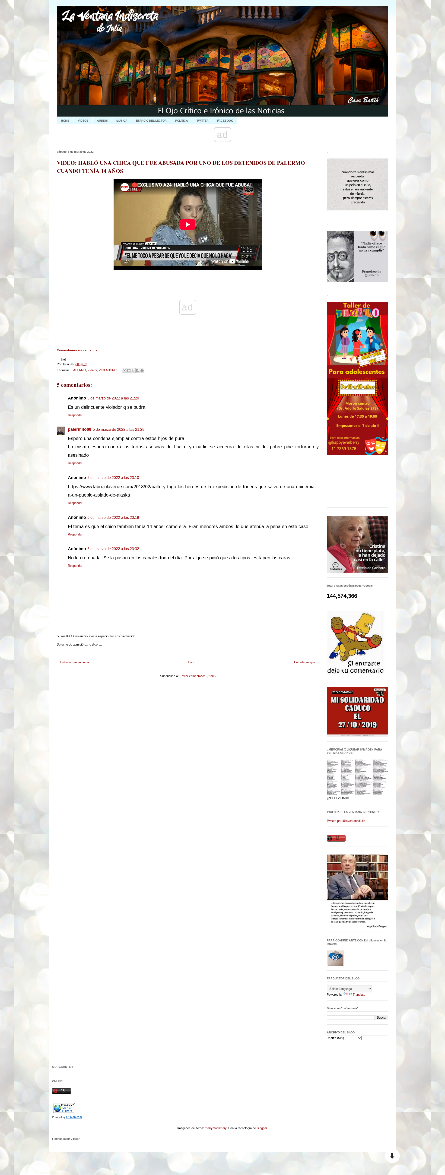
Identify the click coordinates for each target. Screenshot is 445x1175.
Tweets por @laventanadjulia (346, 821)
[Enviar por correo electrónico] (124, 370)
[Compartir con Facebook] (137, 370)
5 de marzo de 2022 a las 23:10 (113, 478)
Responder (75, 415)
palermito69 (79, 429)
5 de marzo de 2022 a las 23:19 (113, 517)
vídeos (92, 370)
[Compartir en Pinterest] (142, 370)
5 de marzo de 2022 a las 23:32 (113, 549)
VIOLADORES (108, 370)
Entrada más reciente (74, 662)
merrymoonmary (215, 1128)
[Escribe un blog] (129, 370)
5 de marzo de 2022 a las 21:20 (113, 398)
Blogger (262, 1128)
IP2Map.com (74, 1117)
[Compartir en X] (133, 370)
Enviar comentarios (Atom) (198, 676)
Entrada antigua (304, 662)
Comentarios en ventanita (77, 350)
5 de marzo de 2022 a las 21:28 (118, 429)
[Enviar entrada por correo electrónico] (63, 359)
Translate (359, 994)
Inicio (191, 662)
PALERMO (78, 370)
